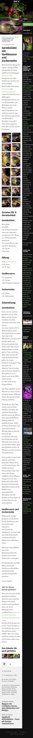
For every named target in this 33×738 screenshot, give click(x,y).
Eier (27, 130)
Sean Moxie (7, 671)
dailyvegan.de (6, 37)
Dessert (4, 681)
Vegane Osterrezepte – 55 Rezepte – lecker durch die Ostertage (27, 354)
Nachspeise (5, 89)
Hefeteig (14, 687)
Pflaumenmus (6, 691)
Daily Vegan (13, 732)
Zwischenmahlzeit (8, 92)
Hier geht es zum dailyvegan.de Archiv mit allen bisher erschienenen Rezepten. (27, 487)
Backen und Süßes (10, 679)
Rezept (14, 691)
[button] (6, 138)
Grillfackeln (27, 92)
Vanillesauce (6, 694)
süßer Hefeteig (12, 692)
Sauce (4, 692)
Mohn (14, 689)
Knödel (8, 689)
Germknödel (6, 687)
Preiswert (16, 37)
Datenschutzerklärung (16, 734)
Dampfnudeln (15, 685)
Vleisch (27, 119)
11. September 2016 (10, 675)
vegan (13, 694)
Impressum (23, 732)
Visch (25, 121)
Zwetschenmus (7, 75)
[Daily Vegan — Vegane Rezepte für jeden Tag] (16, 10)
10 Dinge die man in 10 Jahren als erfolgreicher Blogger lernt (27, 404)
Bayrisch (6, 685)
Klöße (4, 689)
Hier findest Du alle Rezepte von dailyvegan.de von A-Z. (27, 509)
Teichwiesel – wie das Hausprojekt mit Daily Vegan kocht (27, 439)
